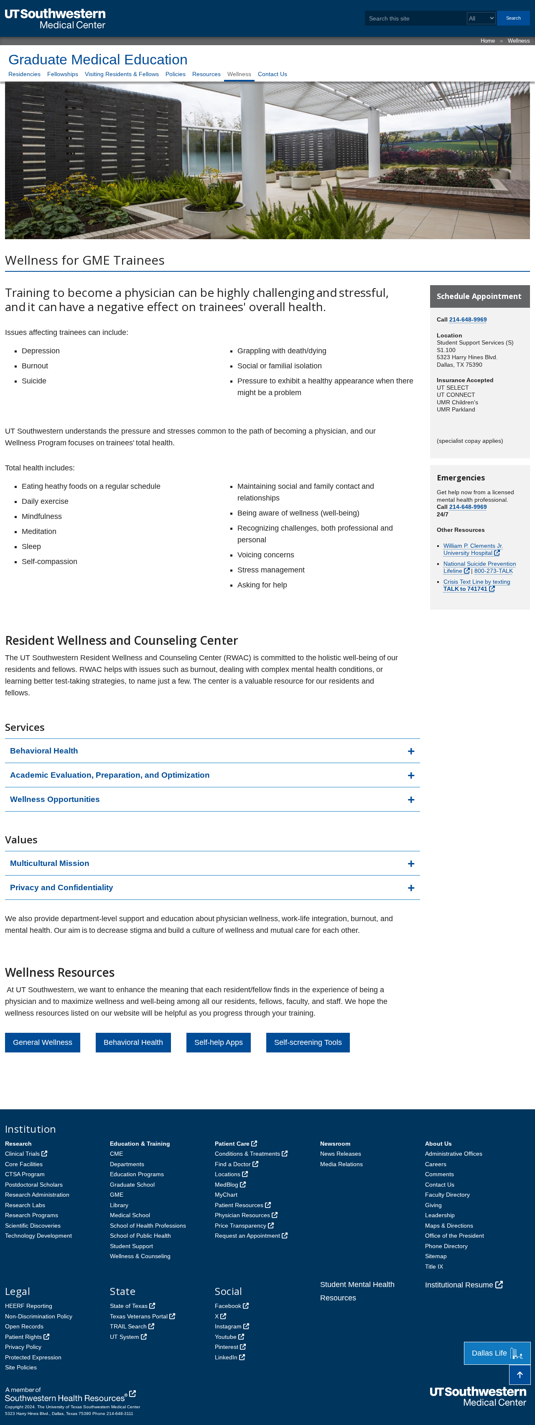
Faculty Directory (447, 1194)
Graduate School (132, 1184)
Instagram (228, 1326)
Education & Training (140, 1143)
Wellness (519, 41)
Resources (206, 74)
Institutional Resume (459, 1285)
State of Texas (129, 1305)
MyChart (226, 1194)
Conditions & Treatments (247, 1153)
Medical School (130, 1215)
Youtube (226, 1336)
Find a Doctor (233, 1164)
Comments (439, 1174)
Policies (176, 74)
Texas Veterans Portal (139, 1316)
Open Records (24, 1326)
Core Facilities (24, 1164)
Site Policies (21, 1367)
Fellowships (62, 74)
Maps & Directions (449, 1225)
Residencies (24, 74)
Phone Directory (446, 1246)
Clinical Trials (22, 1153)
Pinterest (226, 1346)
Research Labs (25, 1205)
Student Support (131, 1246)
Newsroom (335, 1143)
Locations (227, 1174)
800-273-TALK (493, 570)
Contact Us (272, 74)
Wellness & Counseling (140, 1256)
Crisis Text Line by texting (476, 585)
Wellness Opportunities (55, 799)
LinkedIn (226, 1357)
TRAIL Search (128, 1326)
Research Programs (31, 1215)
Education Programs (137, 1174)
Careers (435, 1164)
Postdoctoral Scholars (34, 1184)
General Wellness (42, 1042)
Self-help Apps (218, 1042)
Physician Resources (242, 1215)
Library (119, 1205)
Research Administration (37, 1194)
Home (488, 41)
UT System (124, 1336)
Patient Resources (239, 1205)
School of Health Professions (148, 1225)
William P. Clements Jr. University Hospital (473, 549)
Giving (433, 1205)
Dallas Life (489, 1353)
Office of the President (454, 1235)
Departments (127, 1164)
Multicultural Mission (49, 863)
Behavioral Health (44, 750)
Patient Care (232, 1143)
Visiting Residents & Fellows (122, 74)
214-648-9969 (468, 319)
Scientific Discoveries (33, 1225)
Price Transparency (240, 1225)
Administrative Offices (453, 1153)
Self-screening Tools (308, 1042)
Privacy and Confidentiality (61, 887)
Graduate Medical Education (98, 59)
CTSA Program (25, 1174)
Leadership (440, 1215)
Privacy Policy (23, 1346)
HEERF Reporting (28, 1305)
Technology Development (38, 1235)
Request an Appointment (247, 1235)
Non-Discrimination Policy (38, 1316)
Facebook (228, 1305)
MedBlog (226, 1184)
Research (18, 1143)
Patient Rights (23, 1336)
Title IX (434, 1266)
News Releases (340, 1153)
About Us (438, 1143)
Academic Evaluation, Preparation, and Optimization (110, 775)
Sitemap (436, 1256)
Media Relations (341, 1164)
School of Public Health (140, 1235)
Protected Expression (33, 1357)
